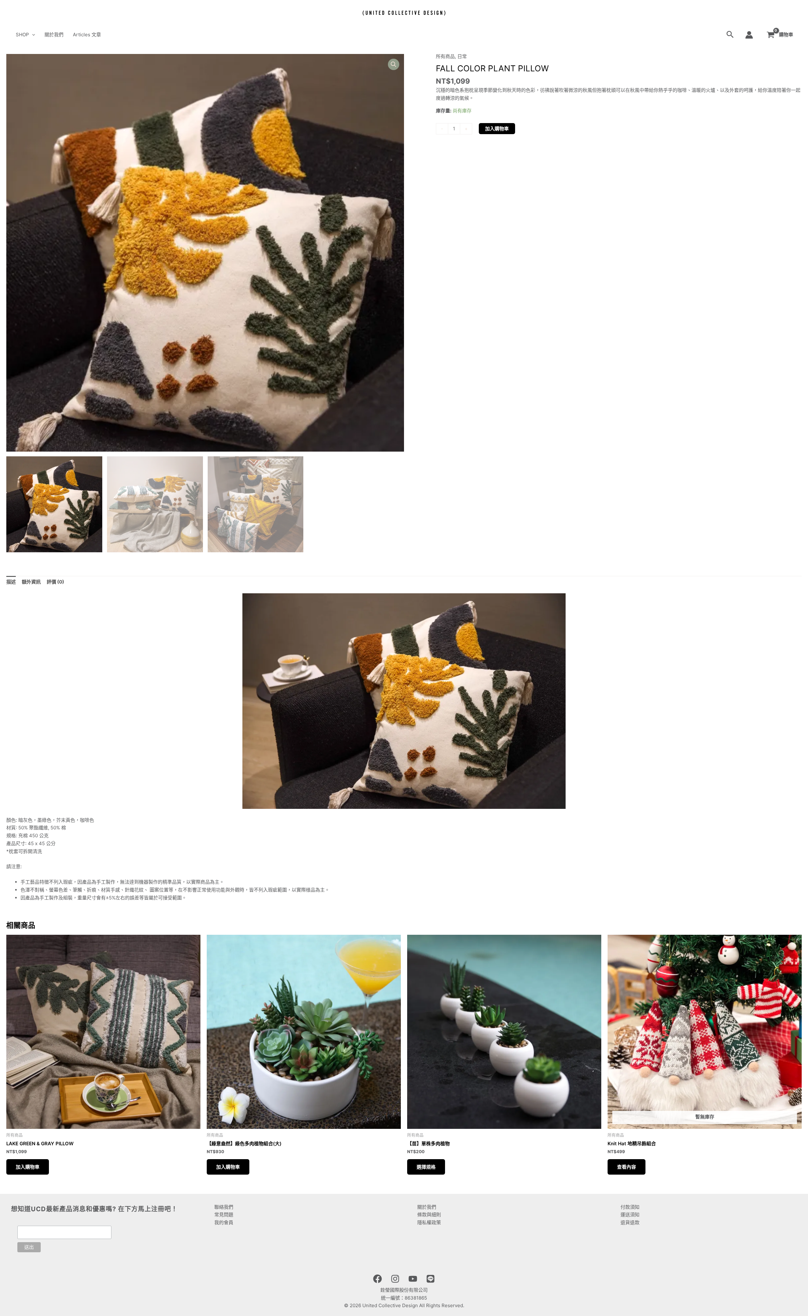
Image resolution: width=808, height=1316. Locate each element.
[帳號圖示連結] (749, 35)
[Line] (430, 1278)
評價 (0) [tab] (55, 582)
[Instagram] (395, 1278)
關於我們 (54, 35)
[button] (32, 34)
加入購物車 (497, 129)
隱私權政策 (429, 1222)
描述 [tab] (11, 582)
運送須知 (630, 1215)
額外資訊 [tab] (31, 582)
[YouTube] (412, 1278)
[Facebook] (377, 1278)
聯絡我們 (223, 1207)
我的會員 (223, 1222)
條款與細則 (429, 1215)
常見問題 (223, 1215)
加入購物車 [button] (27, 1167)
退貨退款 (630, 1222)
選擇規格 (426, 1167)
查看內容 (626, 1167)
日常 (462, 56)
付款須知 (630, 1207)
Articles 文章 (87, 35)
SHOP (22, 35)
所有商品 (445, 56)
